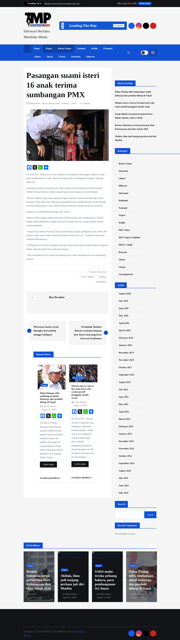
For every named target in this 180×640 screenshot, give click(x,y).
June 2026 (124, 308)
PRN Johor (124, 230)
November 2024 (126, 448)
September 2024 (126, 463)
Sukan (49, 56)
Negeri (49, 48)
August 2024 (125, 470)
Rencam (123, 252)
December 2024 (126, 441)
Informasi (123, 193)
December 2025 (126, 352)
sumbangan (101, 282)
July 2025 (123, 389)
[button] (150, 546)
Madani (103, 277)
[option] (39, 576)
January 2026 (125, 345)
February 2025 (126, 426)
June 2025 (124, 397)
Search (121, 504)
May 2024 (123, 493)
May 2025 (123, 404)
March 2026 (124, 330)
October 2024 (125, 456)
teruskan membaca (50, 478)
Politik (94, 48)
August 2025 (125, 382)
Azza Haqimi (80, 402)
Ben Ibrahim (35, 103)
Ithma (33, 594)
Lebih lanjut (48, 464)
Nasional (81, 48)
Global (37, 56)
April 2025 (124, 411)
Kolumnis (75, 56)
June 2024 (124, 485)
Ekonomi (108, 48)
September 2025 (126, 375)
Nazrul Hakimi (50, 406)
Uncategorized (126, 274)
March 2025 (124, 419)
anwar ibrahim (88, 277)
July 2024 (123, 478)
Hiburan (90, 56)
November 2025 (126, 360)
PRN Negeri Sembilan (129, 237)
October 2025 (125, 367)
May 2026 (123, 315)
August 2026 (125, 293)
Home (37, 48)
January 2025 (125, 434)
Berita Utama (64, 48)
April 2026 (124, 323)
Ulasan (61, 56)
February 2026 (126, 338)
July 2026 (123, 301)
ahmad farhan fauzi (98, 272)
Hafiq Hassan (71, 594)
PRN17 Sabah (126, 245)
